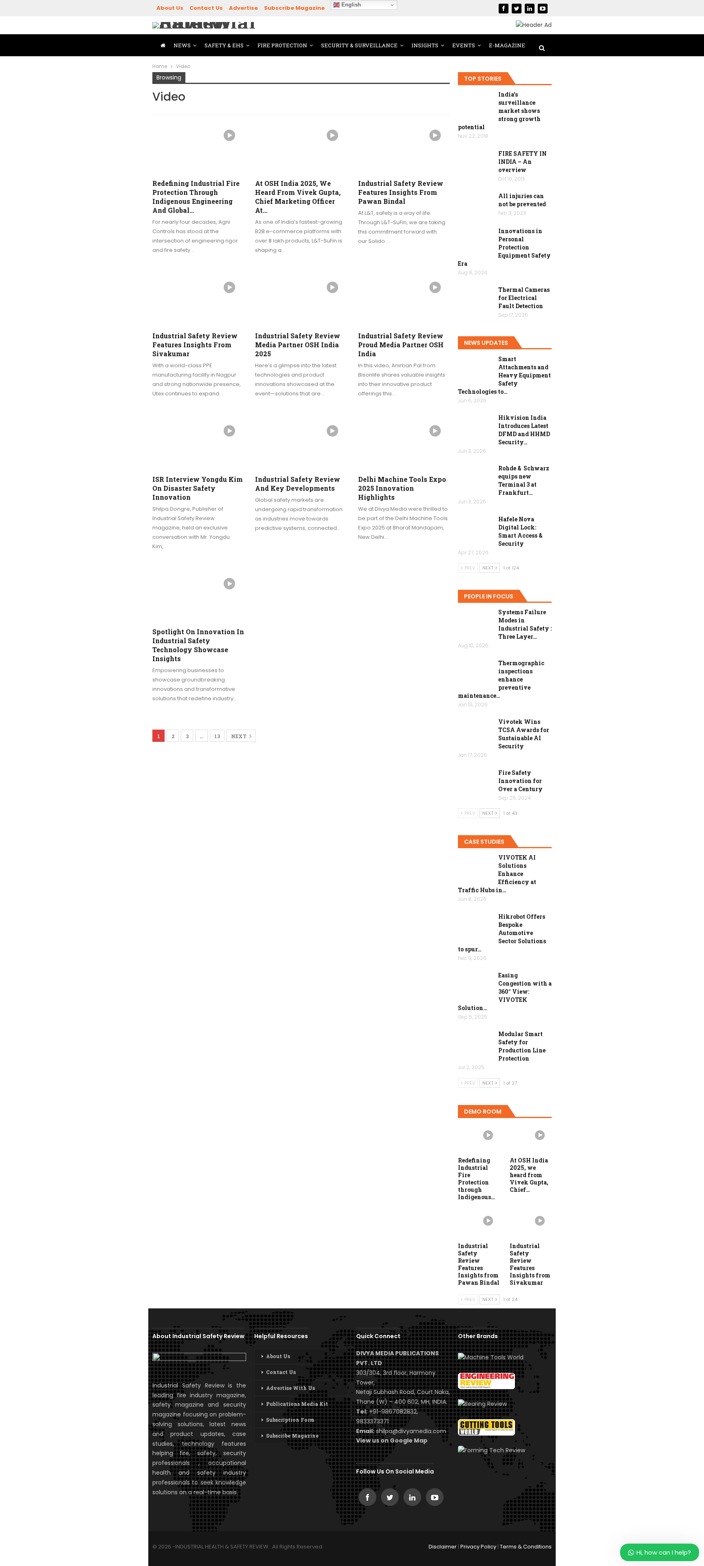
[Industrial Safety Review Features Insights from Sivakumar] (198, 299)
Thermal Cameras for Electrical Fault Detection (524, 298)
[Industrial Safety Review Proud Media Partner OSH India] (404, 299)
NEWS (182, 45)
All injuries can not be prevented (522, 200)
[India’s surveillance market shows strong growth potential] (475, 103)
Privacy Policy (478, 1547)
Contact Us (206, 8)
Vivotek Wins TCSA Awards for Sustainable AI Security (523, 734)
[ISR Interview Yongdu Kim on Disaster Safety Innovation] (198, 443)
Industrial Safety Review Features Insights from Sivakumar (195, 344)
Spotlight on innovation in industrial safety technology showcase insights (198, 645)
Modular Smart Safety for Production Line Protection (522, 1046)
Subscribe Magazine (294, 8)
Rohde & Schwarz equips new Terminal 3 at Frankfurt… (523, 480)
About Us (169, 8)
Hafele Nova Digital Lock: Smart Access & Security (520, 531)
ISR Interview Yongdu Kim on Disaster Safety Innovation (197, 488)
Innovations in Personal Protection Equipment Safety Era (504, 247)
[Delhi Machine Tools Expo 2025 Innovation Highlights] (404, 443)
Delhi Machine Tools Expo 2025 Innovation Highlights (402, 488)
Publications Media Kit (297, 1404)
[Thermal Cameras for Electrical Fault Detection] (475, 299)
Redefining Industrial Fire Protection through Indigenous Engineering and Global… (196, 196)
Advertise (243, 8)
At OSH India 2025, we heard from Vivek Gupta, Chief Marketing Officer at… (298, 196)
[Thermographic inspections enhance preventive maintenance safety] (475, 672)
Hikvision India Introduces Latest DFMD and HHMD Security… (524, 430)
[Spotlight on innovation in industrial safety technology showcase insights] (198, 595)
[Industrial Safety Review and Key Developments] (301, 443)
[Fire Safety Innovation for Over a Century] (475, 782)
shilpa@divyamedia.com (412, 1431)
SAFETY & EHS (224, 45)
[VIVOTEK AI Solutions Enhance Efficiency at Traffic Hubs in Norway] (475, 867)
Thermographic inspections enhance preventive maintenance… (501, 679)
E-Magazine (507, 45)
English (350, 5)
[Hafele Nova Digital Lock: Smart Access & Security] (475, 528)
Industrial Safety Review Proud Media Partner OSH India (401, 344)
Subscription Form (290, 1419)
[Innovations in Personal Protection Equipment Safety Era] (475, 240)
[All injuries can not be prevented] (475, 205)
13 (217, 736)
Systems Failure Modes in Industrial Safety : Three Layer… (525, 624)
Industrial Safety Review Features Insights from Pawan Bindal (400, 192)
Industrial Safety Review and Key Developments (297, 483)
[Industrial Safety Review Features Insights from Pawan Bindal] (404, 147)
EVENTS (463, 45)
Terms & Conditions (526, 1547)
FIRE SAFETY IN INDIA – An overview (522, 162)
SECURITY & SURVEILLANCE (359, 45)
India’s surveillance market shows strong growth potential (499, 110)
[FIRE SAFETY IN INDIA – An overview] (475, 163)
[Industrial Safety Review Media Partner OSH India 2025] (301, 299)
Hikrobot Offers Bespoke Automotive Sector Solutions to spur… (502, 933)
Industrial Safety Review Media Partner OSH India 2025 (297, 344)
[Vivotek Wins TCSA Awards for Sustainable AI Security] (475, 731)
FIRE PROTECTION (282, 45)
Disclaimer (443, 1547)
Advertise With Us (290, 1388)
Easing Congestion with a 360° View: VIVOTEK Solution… (505, 991)
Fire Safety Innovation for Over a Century (520, 781)
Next (239, 736)
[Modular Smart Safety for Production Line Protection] (475, 1043)
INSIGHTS (424, 45)
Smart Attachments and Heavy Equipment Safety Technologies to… (504, 375)
